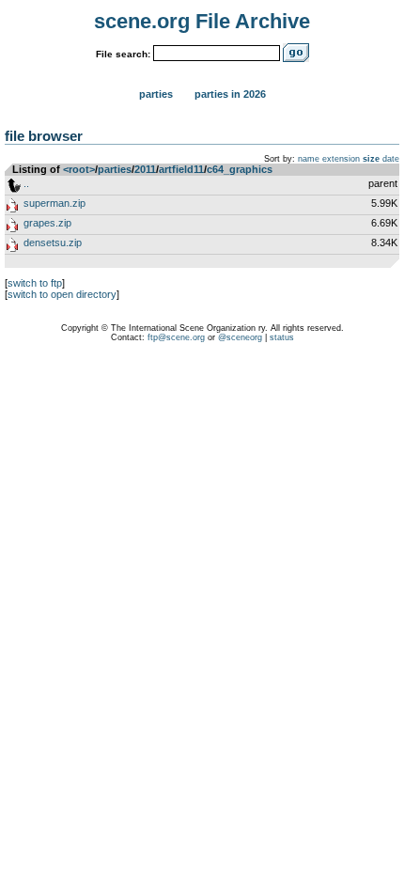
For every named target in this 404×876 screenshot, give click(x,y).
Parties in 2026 (230, 94)
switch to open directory (62, 294)
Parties (156, 94)
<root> (79, 169)
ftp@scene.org (176, 337)
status (282, 337)
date (390, 159)
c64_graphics (239, 169)
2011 (145, 169)
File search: (123, 54)
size (371, 159)
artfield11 (181, 169)
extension (341, 159)
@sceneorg (240, 337)
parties (115, 169)
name (308, 159)
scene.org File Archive (202, 21)
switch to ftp (35, 283)
